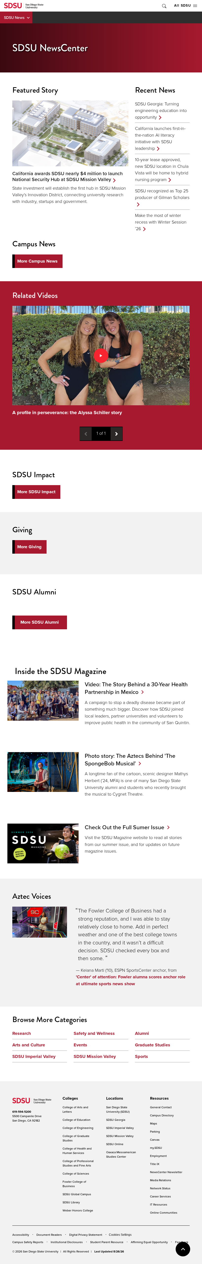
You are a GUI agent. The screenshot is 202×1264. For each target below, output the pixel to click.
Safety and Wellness (94, 1033)
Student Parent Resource (106, 1242)
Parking (155, 1131)
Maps (153, 1123)
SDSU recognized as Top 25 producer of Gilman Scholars (162, 194)
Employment (158, 1156)
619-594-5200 (21, 1112)
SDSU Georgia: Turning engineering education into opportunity (161, 110)
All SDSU (182, 5)
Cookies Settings (120, 1234)
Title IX (154, 1164)
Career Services (160, 1196)
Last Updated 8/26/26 (109, 1251)
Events (80, 1045)
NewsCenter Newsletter (166, 1172)
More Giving (29, 547)
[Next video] (116, 434)
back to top (183, 1249)
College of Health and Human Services (77, 1150)
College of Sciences (76, 1173)
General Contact (161, 1107)
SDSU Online (114, 1144)
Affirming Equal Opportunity (149, 1242)
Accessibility (20, 1235)
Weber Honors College (78, 1210)
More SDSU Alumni (39, 622)
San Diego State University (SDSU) (118, 1109)
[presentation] (69, 1098)
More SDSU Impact (36, 492)
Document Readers (49, 1235)
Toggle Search (163, 6)
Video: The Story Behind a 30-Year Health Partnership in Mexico (136, 688)
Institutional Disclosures (67, 1242)
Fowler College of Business (74, 1184)
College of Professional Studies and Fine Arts (78, 1163)
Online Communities (163, 1212)
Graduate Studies (152, 1045)
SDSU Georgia (115, 1120)
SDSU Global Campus (77, 1194)
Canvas (155, 1140)
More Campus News (37, 261)
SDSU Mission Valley (95, 1056)
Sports (141, 1056)
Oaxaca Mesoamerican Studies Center (121, 1154)
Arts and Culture (28, 1045)
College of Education (76, 1120)
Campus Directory (162, 1115)
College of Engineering (78, 1128)
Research (21, 1033)
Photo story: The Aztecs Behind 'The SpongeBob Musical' (130, 759)
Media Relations (160, 1180)
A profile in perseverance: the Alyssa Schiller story (67, 412)
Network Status (160, 1188)
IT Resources (158, 1204)
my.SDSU (156, 1148)
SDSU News (14, 17)
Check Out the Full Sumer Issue (124, 827)
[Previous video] (86, 434)
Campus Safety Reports (27, 1242)
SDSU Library (71, 1202)
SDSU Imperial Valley (33, 1056)
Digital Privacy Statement (85, 1235)
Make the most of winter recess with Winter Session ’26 (160, 221)
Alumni (142, 1033)
